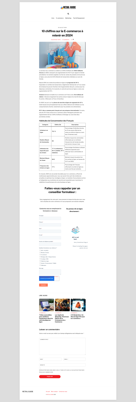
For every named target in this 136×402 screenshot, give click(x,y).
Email (66, 359)
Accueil (48, 391)
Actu (52, 18)
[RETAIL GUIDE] (68, 8)
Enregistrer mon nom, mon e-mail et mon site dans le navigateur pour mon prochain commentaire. (61, 371)
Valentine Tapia (56, 39)
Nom (41, 359)
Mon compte (54, 391)
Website (42, 365)
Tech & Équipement (79, 18)
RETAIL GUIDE (50, 394)
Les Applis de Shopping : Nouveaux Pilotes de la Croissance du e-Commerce (62, 318)
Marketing (68, 18)
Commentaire (44, 339)
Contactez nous (63, 391)
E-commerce (60, 18)
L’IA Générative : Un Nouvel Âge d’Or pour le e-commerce (78, 316)
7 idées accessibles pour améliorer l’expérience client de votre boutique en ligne (46, 318)
